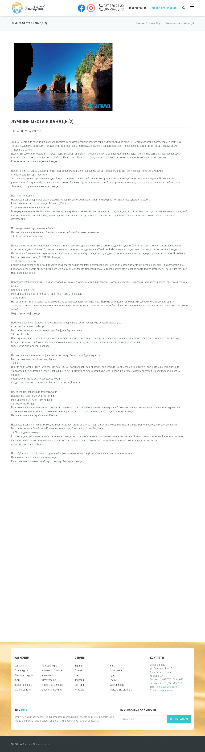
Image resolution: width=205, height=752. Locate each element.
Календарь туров (23, 675)
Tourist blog (154, 23)
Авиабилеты (48, 675)
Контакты (19, 665)
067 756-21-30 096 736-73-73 (113, 7)
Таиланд (79, 680)
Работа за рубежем (53, 684)
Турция (78, 665)
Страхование (49, 680)
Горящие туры (49, 665)
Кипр (112, 665)
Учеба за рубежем (52, 689)
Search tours (137, 8)
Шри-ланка (116, 670)
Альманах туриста (52, 670)
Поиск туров (21, 670)
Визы (17, 680)
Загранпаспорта (23, 684)
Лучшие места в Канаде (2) (179, 23)
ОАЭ (77, 675)
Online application (164, 8)
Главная (140, 23)
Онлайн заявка (22, 689)
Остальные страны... (121, 689)
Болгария (80, 684)
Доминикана (117, 684)
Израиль (79, 689)
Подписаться (179, 719)
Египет (78, 670)
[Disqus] (100, 508)
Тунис (113, 675)
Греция (114, 680)
